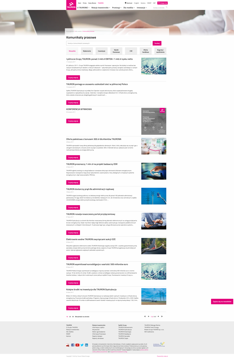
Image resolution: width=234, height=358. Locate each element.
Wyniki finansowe (116, 51)
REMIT (149, 3)
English (136, 3)
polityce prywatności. (102, 352)
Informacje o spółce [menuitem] (98, 327)
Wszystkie (72, 51)
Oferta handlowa (145, 51)
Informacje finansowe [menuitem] (99, 334)
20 (70, 316)
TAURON (100, 3)
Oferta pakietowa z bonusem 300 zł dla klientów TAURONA (93, 139)
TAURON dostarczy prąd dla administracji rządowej (90, 189)
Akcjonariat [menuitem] (95, 329)
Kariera (143, 3)
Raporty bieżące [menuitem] (97, 336)
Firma (84, 3)
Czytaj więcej (73, 77)
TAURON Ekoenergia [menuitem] (124, 332)
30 (73, 316)
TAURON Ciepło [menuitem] (123, 338)
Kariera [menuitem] (68, 336)
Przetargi (116, 7)
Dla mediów (128, 7)
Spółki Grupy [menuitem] (122, 325)
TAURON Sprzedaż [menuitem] (124, 336)
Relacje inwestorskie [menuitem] (72, 329)
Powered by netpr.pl (162, 356)
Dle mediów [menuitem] (69, 332)
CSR (131, 51)
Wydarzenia (87, 51)
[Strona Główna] (71, 5)
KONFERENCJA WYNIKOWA (79, 109)
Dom (79, 3)
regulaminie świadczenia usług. (119, 352)
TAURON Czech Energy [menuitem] (151, 327)
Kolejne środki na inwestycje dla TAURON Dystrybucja (91, 289)
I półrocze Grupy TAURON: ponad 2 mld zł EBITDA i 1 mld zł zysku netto (99, 59)
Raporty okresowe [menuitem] (98, 338)
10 (67, 316)
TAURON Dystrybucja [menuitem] (125, 329)
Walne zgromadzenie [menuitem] (98, 332)
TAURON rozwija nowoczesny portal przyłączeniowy (90, 214)
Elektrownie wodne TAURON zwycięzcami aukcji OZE (91, 239)
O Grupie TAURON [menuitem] (72, 327)
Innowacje (141, 7)
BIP (154, 3)
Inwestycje (101, 51)
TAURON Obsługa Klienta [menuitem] (152, 325)
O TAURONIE (82, 7)
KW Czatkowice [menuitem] (149, 332)
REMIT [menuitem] (68, 334)
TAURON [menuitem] (69, 325)
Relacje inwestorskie (100, 7)
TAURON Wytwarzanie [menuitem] (125, 327)
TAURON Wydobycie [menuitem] (124, 334)
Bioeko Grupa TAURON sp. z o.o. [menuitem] (154, 329)
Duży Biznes (92, 3)
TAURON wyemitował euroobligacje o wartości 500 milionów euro (97, 264)
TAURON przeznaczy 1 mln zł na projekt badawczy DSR (91, 164)
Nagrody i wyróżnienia (160, 51)
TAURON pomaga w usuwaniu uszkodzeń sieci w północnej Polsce (97, 84)
